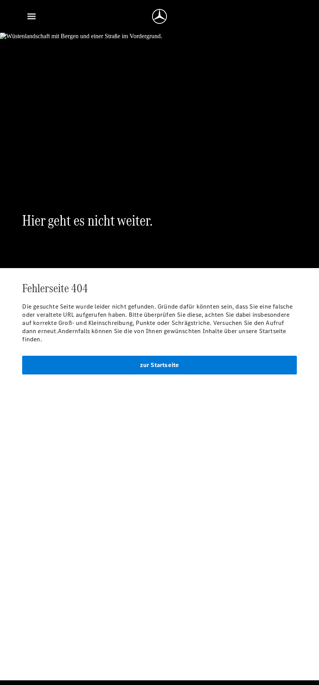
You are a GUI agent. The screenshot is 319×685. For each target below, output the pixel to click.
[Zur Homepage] (159, 16)
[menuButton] (31, 16)
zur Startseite (159, 365)
